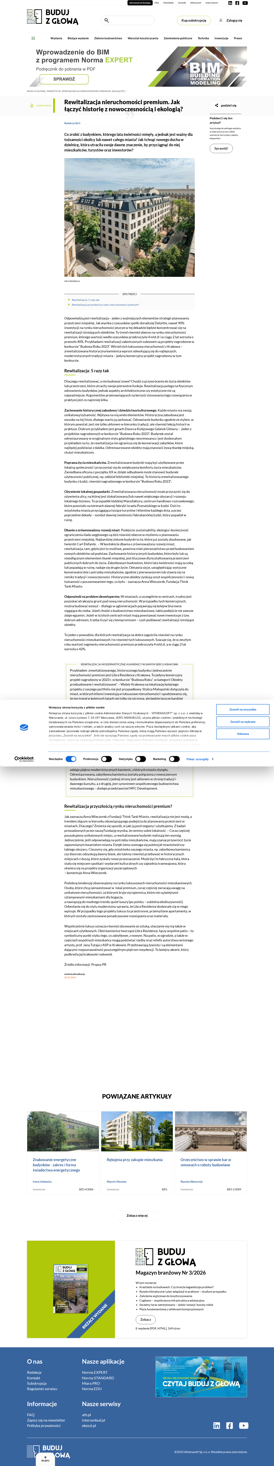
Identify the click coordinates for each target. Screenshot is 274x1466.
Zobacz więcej (137, 1215)
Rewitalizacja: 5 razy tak (85, 299)
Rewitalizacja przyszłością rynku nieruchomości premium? (105, 304)
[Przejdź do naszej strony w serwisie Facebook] (237, 3)
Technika (203, 38)
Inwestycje (221, 38)
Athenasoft (195, 2)
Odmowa (243, 733)
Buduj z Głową (36, 91)
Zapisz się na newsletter (46, 1420)
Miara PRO (91, 1383)
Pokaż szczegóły (198, 759)
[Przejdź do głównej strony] (52, 17)
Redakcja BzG (72, 123)
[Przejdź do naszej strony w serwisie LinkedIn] (230, 3)
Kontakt (182, 2)
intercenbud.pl (93, 1420)
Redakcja (34, 1372)
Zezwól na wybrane (243, 721)
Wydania (56, 38)
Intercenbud (211, 2)
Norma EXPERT (95, 1372)
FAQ (157, 2)
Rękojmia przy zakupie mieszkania (135, 1159)
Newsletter (168, 2)
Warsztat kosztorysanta (143, 38)
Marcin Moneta (116, 1181)
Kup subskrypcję (194, 20)
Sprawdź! (221, 148)
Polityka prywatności (44, 1425)
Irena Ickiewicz (42, 1181)
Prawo (238, 38)
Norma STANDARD (98, 1378)
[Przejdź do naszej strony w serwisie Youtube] (244, 3)
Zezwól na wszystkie (242, 709)
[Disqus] (129, 1033)
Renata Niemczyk (192, 1181)
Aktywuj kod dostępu (140, 2)
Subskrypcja (37, 1383)
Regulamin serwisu (42, 1389)
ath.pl (86, 1415)
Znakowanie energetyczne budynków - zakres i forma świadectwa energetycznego (56, 1164)
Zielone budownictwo (108, 38)
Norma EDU (92, 1389)
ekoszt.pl (89, 1425)
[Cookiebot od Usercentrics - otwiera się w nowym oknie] (24, 759)
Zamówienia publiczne (178, 38)
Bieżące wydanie (78, 38)
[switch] (106, 759)
